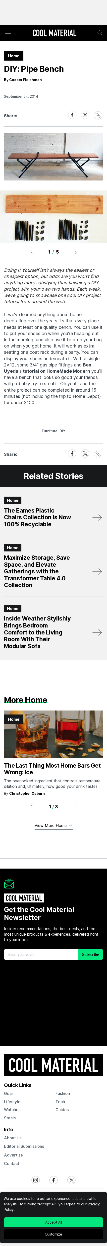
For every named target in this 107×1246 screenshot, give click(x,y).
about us (12, 1137)
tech (60, 1101)
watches (12, 1109)
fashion (62, 1093)
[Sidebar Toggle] (8, 33)
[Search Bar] (100, 33)
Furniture (49, 431)
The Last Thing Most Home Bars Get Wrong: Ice (52, 769)
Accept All (53, 1222)
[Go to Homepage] (54, 33)
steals (10, 1117)
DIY (62, 431)
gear (8, 1093)
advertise (13, 1155)
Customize (53, 1234)
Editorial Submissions (24, 1146)
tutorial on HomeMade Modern (56, 371)
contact (11, 1163)
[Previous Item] (31, 252)
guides (62, 1109)
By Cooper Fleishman (23, 80)
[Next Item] (76, 252)
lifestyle (12, 1101)
